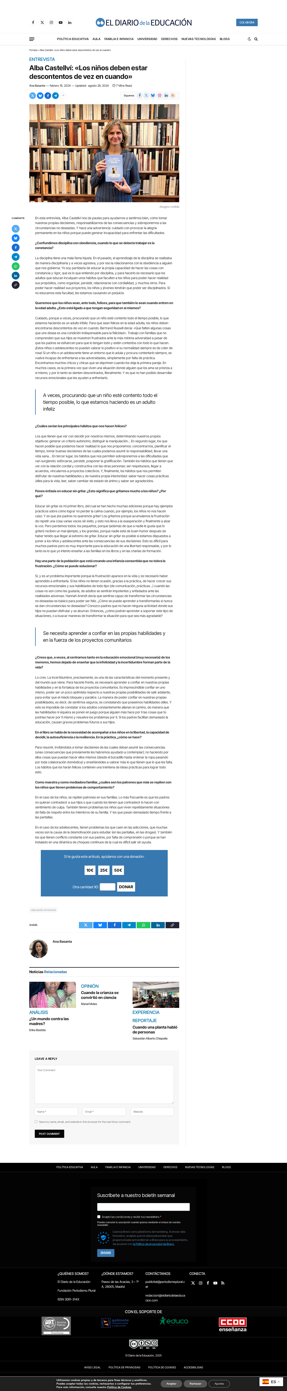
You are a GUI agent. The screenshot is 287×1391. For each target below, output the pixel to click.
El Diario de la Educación (74, 1282)
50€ (118, 870)
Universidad (147, 39)
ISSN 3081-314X (68, 1299)
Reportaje (145, 1021)
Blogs (225, 39)
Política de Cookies (162, 1367)
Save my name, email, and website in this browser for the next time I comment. (85, 1121)
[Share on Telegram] (55, 95)
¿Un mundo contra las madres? (49, 1021)
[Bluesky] (16, 238)
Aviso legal (92, 1367)
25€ (104, 870)
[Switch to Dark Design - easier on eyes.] (249, 39)
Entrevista (42, 59)
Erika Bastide (37, 1030)
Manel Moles (89, 1004)
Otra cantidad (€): (86, 887)
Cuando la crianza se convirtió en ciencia (100, 995)
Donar (126, 887)
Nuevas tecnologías (199, 39)
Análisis (38, 1012)
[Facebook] (16, 247)
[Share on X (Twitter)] (32, 95)
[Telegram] (16, 257)
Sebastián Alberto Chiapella (150, 1038)
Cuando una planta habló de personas (155, 1029)
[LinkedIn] (16, 275)
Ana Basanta (37, 85)
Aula (96, 39)
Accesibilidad (193, 1367)
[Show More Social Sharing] (63, 95)
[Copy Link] (16, 285)
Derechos (169, 39)
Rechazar (195, 1384)
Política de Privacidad (124, 1367)
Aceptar (171, 1384)
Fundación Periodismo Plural (76, 1290)
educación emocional (43, 909)
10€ (90, 870)
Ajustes (219, 1384)
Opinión (90, 986)
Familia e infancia (119, 39)
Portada (33, 50)
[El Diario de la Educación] (143, 22)
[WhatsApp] (16, 266)
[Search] (256, 39)
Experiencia (146, 1012)
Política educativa (73, 39)
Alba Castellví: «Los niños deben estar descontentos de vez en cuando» (88, 72)
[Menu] (31, 39)
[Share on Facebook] (48, 95)
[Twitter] (16, 228)
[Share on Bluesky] (40, 95)
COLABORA (247, 22)
